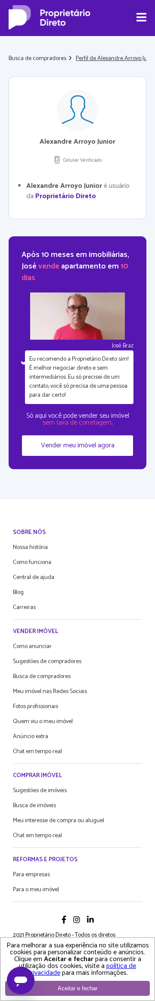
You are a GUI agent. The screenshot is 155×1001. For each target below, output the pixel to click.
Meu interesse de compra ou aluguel (58, 821)
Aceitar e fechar (77, 988)
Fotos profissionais (35, 707)
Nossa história (30, 547)
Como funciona (32, 562)
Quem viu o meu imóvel (43, 722)
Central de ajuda (33, 577)
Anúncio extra (30, 737)
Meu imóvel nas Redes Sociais (50, 691)
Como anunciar (32, 646)
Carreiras (24, 607)
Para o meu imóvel (36, 890)
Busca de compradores (37, 58)
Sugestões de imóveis (40, 791)
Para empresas (31, 875)
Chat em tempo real (37, 752)
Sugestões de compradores (47, 661)
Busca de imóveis (34, 806)
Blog (18, 592)
